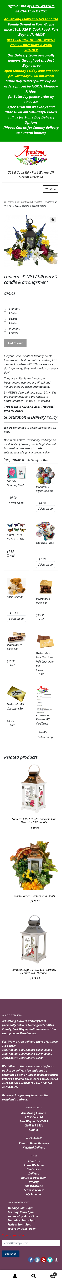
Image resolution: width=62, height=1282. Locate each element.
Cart (49, 1273)
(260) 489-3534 (33, 1125)
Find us (34, 1129)
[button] (53, 220)
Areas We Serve (34, 1165)
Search (33, 1276)
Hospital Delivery (34, 1147)
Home (11, 202)
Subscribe (11, 1253)
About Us (34, 1161)
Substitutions (34, 1186)
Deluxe (13, 318)
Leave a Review (34, 1190)
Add (11, 555)
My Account (33, 1194)
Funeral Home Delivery (34, 1143)
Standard (14, 309)
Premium (14, 328)
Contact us (34, 1169)
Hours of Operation (33, 1178)
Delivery (33, 1173)
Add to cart (15, 343)
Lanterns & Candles (31, 202)
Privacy (34, 1182)
